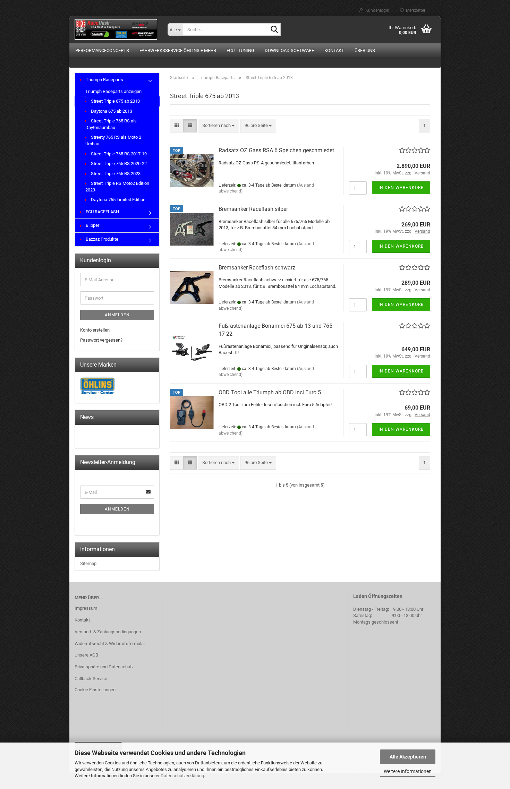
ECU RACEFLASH (102, 211)
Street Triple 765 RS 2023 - (116, 173)
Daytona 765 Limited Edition (117, 199)
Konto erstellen (95, 330)
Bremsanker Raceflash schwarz (257, 267)
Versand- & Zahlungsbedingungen (108, 631)
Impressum (86, 608)
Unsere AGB (86, 655)
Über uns (365, 50)
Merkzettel (414, 10)
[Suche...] (274, 30)
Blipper (92, 225)
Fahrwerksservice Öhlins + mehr (177, 50)
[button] (177, 125)
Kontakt (334, 50)
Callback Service (91, 678)
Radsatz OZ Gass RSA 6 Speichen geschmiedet (276, 150)
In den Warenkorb (401, 187)
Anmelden (117, 314)
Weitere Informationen (408, 771)
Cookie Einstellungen (95, 689)
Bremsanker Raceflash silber (253, 209)
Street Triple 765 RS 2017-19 (118, 153)
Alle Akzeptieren (408, 757)
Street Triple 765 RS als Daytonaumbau (111, 124)
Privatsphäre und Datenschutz (104, 666)
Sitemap (88, 563)
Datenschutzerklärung (182, 775)
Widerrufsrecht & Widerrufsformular (110, 643)
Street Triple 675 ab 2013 (115, 101)
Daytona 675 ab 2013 (111, 111)
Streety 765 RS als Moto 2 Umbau (113, 140)
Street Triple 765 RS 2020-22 (118, 163)
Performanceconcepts (102, 50)
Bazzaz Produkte (101, 239)
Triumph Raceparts (104, 79)
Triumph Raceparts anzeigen (113, 91)
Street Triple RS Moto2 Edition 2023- (117, 186)
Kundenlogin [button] (376, 10)
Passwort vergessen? (101, 340)
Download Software (289, 50)
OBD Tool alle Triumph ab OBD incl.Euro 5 (270, 392)
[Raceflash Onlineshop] (116, 29)
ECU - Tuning (240, 50)
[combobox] (218, 125)
